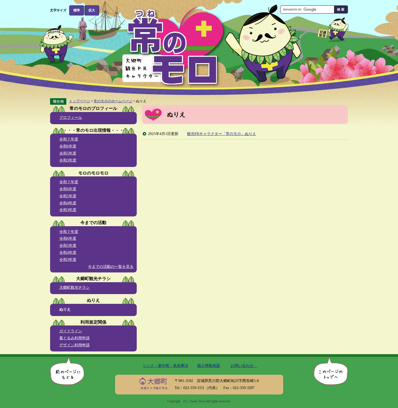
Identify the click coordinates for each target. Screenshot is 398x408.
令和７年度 (68, 139)
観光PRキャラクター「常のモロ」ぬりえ (221, 133)
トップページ (79, 101)
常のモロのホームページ (113, 101)
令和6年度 (67, 146)
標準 (76, 10)
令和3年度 (67, 160)
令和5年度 (67, 153)
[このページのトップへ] (331, 371)
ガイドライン (70, 331)
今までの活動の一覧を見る (110, 266)
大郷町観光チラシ (74, 287)
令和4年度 (67, 203)
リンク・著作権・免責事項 (165, 365)
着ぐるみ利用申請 (74, 338)
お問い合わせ (244, 365)
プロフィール (70, 117)
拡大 (92, 10)
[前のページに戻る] (67, 371)
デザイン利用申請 (74, 345)
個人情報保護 (208, 365)
